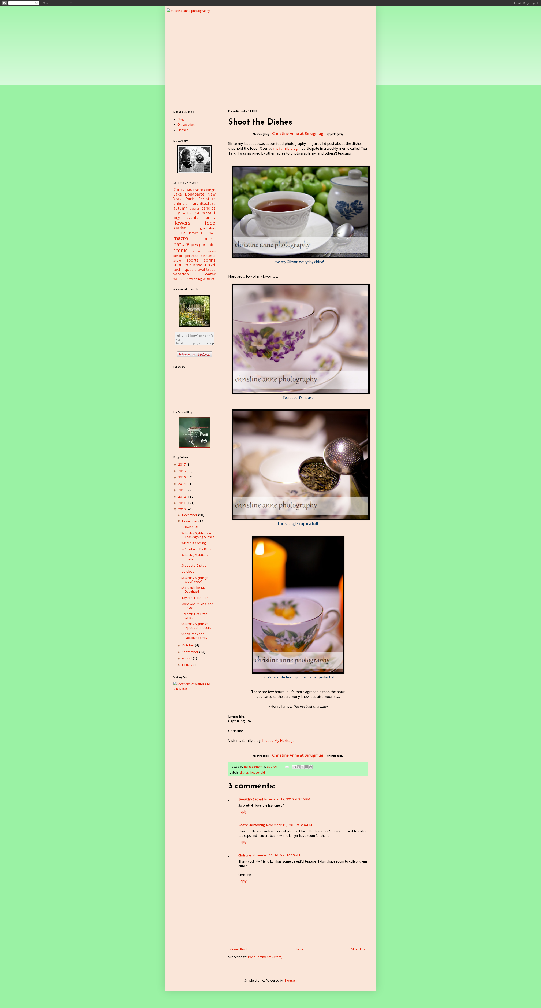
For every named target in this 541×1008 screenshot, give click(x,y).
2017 (182, 464)
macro (180, 237)
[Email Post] (287, 766)
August (187, 658)
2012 (182, 496)
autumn (180, 208)
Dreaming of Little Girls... (194, 616)
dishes (244, 772)
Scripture (207, 198)
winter (208, 278)
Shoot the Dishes (193, 565)
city (176, 212)
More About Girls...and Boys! (197, 606)
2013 (182, 490)
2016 (182, 471)
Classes (183, 130)
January (187, 664)
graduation (208, 228)
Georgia (210, 190)
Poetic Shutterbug (251, 825)
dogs (177, 217)
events (192, 217)
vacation (181, 274)
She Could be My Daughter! (193, 589)
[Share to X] (302, 767)
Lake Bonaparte (188, 194)
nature (181, 244)
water (210, 274)
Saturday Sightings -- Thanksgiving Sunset (197, 535)
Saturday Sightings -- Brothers (196, 557)
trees (211, 269)
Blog (180, 119)
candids (209, 208)
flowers (181, 222)
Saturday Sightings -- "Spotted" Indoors (196, 626)
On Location (186, 124)
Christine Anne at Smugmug (297, 133)
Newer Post (238, 949)
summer (181, 264)
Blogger (290, 980)
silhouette (208, 255)
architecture (204, 203)
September (190, 652)
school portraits (204, 251)
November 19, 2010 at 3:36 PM (287, 799)
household (257, 772)
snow (177, 260)
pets (194, 245)
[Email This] (294, 767)
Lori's (298, 397)
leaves (194, 233)
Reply (242, 811)
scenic (180, 250)
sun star (196, 265)
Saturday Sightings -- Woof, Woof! (196, 579)
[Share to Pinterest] (310, 767)
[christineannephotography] (194, 172)
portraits (207, 244)
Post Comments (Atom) (265, 957)
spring (210, 260)
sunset (209, 264)
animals (180, 203)
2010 (182, 509)
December (190, 515)
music (210, 238)
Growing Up (190, 527)
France (198, 190)
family (210, 217)
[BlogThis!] (298, 767)
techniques (183, 269)
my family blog (285, 148)
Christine (244, 855)
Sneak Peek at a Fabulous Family (194, 636)
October (188, 645)
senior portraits (185, 255)
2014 (182, 483)
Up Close (187, 571)
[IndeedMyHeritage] (194, 446)
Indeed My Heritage (278, 740)
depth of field (191, 213)
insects (179, 232)
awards (195, 208)
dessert (209, 212)
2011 (182, 503)
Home (298, 949)
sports (192, 260)
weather (180, 278)
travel (199, 269)
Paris (190, 198)
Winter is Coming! (193, 543)
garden (179, 227)
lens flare (208, 233)
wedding (195, 279)
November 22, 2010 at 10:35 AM (276, 855)
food (210, 222)
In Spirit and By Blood (196, 549)
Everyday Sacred (250, 799)
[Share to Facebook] (306, 767)
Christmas (182, 189)
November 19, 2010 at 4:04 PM (289, 825)
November (190, 521)
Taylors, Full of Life (195, 598)
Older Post (359, 949)
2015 (182, 477)
